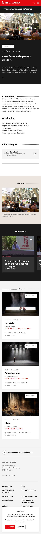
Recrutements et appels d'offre (8, 491)
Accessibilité (7, 486)
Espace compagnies (29, 496)
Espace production (29, 490)
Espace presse (7, 496)
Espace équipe (7, 500)
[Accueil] (11, 2)
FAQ (23, 486)
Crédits (5, 506)
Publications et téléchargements (28, 501)
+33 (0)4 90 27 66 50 (9, 475)
